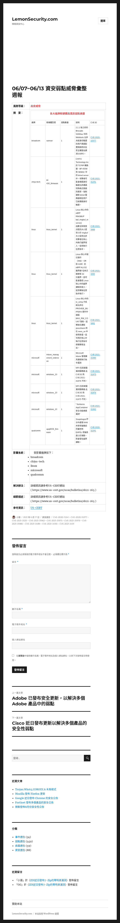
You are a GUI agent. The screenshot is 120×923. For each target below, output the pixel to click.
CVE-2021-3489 (32, 523)
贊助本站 (17, 903)
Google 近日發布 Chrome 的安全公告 (36, 798)
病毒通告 (20, 845)
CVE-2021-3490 (50, 523)
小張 (18, 517)
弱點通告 (20, 841)
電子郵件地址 (19, 624)
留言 (15, 562)
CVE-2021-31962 (37, 520)
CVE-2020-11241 (61, 517)
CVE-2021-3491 (67, 523)
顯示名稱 (17, 609)
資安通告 (46, 517)
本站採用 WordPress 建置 (47, 913)
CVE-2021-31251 (19, 520)
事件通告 (20, 837)
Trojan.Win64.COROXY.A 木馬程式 (35, 789)
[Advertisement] (60, 62)
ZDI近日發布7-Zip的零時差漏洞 (48, 880)
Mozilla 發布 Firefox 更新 (30, 793)
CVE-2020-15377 (79, 517)
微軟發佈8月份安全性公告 (29, 806)
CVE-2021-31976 (72, 520)
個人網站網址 (18, 639)
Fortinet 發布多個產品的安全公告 (34, 802)
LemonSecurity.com (35, 19)
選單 (103, 20)
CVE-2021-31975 (54, 520)
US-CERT (36, 507)
